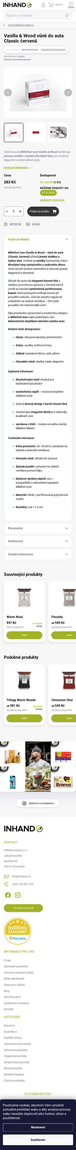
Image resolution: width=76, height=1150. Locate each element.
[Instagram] (17, 894)
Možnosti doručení (52, 200)
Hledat (67, 15)
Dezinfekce (10, 1031)
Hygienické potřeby (15, 1056)
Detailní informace (16, 167)
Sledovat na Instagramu (41, 803)
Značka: (17, 60)
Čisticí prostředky (14, 1080)
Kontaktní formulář (23, 908)
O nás (7, 960)
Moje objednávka (14, 978)
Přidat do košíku (39, 211)
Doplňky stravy (13, 1037)
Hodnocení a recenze (16, 1003)
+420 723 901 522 (23, 884)
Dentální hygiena (14, 1074)
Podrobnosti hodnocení (53, 49)
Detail (24, 635)
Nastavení (38, 1127)
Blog (6, 991)
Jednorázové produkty (17, 1043)
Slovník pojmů (12, 996)
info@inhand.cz (21, 876)
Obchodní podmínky (16, 966)
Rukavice (9, 1025)
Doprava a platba (14, 984)
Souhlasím (38, 1140)
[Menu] (71, 5)
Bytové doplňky (13, 1068)
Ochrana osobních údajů (19, 972)
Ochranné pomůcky (15, 1050)
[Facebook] (7, 894)
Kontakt (9, 1009)
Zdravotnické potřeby (17, 1062)
